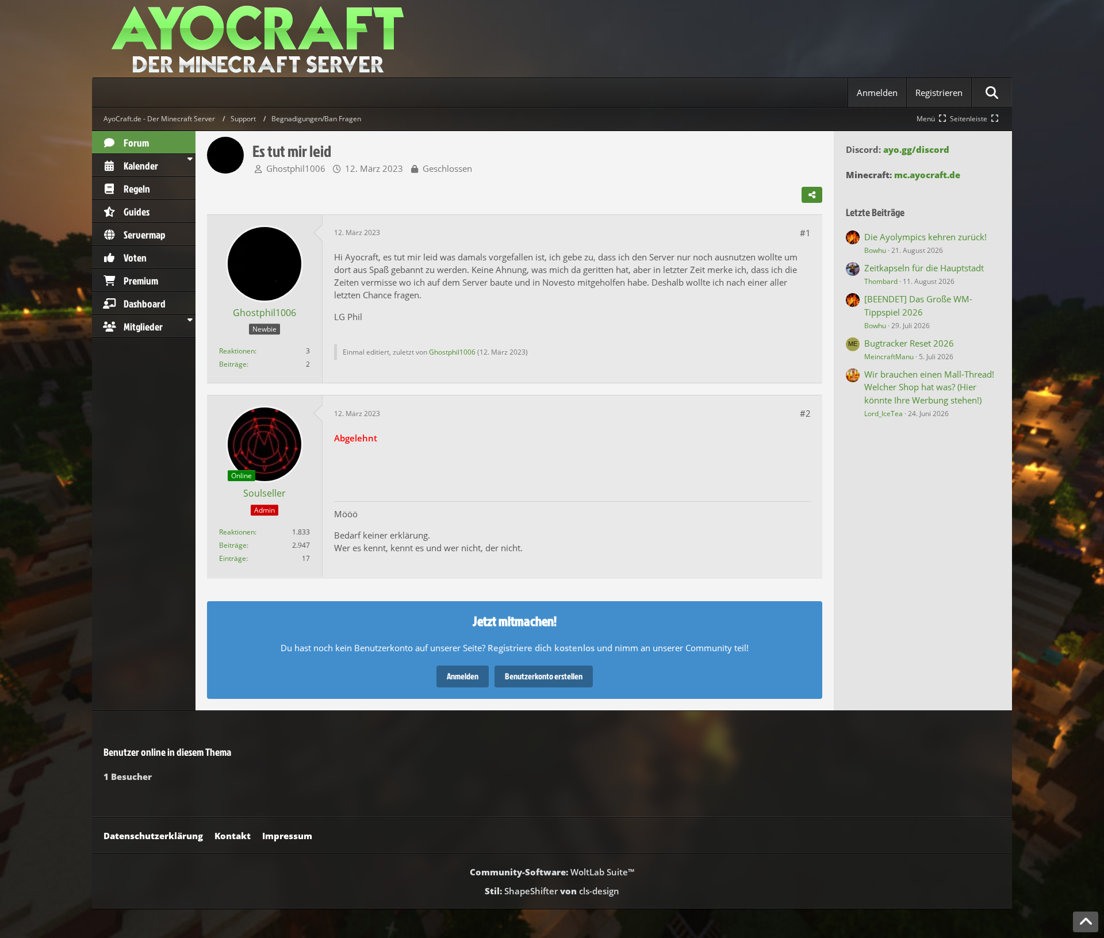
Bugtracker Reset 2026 (909, 343)
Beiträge (233, 364)
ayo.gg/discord (916, 149)
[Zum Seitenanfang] (1085, 922)
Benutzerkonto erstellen (543, 676)
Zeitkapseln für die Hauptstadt (924, 268)
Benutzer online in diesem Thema (167, 752)
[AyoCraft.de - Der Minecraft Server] (551, 39)
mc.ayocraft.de (927, 174)
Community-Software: (552, 872)
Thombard (881, 281)
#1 (805, 233)
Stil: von (552, 891)
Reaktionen (237, 351)
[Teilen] (812, 195)
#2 (805, 413)
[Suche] (992, 92)
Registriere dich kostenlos (541, 647)
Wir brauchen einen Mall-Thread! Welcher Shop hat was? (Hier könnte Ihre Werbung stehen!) (929, 386)
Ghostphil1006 (295, 168)
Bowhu (875, 250)
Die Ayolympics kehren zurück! (925, 237)
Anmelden (877, 92)
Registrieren (939, 92)
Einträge (232, 558)
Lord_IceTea (883, 413)
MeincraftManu (889, 357)
